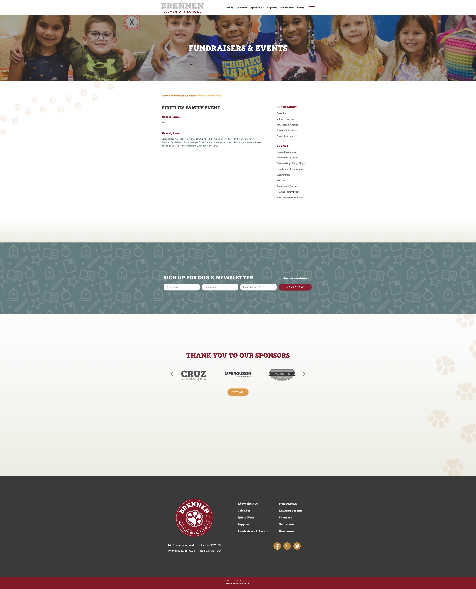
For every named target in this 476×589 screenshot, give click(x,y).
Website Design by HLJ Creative (237, 583)
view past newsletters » (296, 278)
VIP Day (281, 180)
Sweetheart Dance (287, 186)
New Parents (288, 503)
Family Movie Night (287, 158)
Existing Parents (290, 510)
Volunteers (287, 524)
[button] (172, 374)
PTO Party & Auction (287, 125)
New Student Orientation (290, 169)
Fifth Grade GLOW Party (290, 198)
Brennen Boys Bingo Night (291, 163)
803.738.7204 (186, 551)
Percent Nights (285, 136)
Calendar (242, 8)
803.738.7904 (213, 551)
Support (272, 8)
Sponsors (285, 517)
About (229, 8)
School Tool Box (285, 119)
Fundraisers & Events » (184, 96)
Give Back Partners (287, 130)
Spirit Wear (257, 8)
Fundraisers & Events (292, 8)
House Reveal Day (286, 152)
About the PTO (248, 503)
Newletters (287, 531)
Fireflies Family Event (288, 192)
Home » (166, 96)
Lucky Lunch (283, 175)
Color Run (282, 113)
